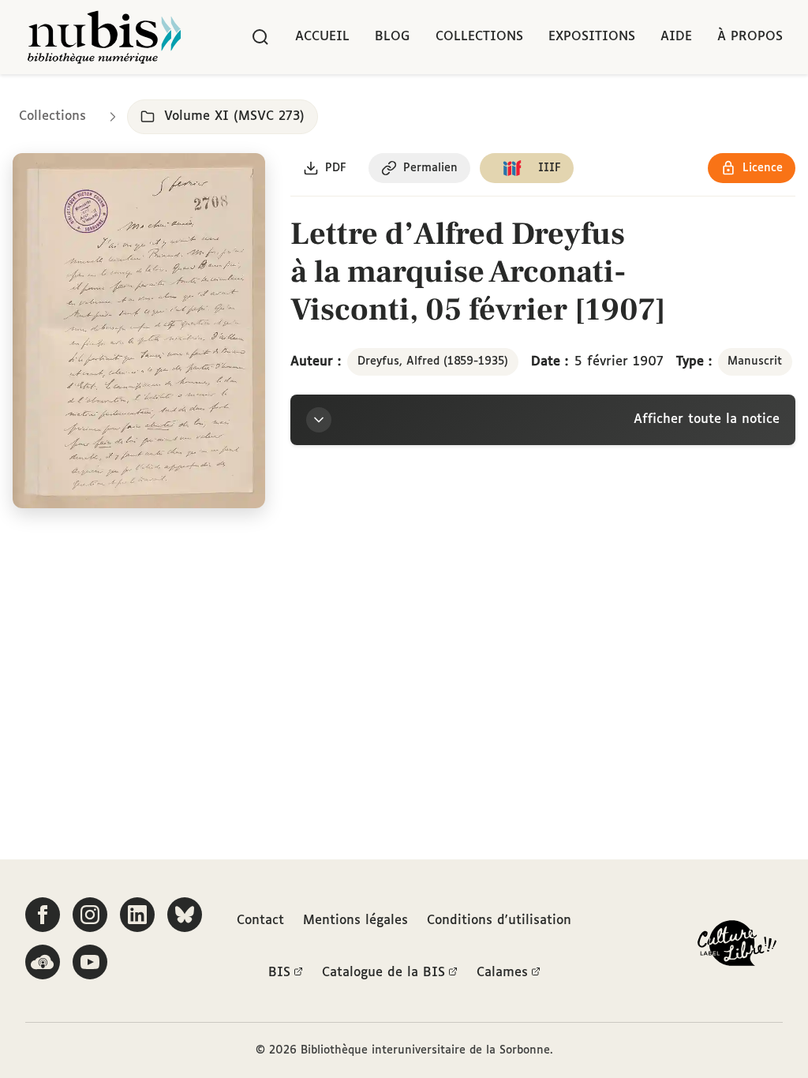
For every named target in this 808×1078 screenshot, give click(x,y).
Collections (479, 36)
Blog (392, 36)
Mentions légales (355, 920)
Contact (260, 920)
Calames (502, 972)
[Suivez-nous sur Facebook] (42, 914)
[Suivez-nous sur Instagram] (90, 914)
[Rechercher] (260, 37)
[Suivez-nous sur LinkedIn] (137, 914)
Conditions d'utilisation (499, 920)
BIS (279, 972)
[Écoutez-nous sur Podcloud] (42, 962)
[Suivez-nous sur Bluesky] (184, 914)
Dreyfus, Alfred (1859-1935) (432, 361)
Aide (676, 36)
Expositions (591, 36)
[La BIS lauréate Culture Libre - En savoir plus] (737, 946)
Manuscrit (755, 361)
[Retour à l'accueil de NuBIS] (104, 37)
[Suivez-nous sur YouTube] (90, 962)
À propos (750, 36)
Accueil (322, 36)
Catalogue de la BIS (383, 972)
